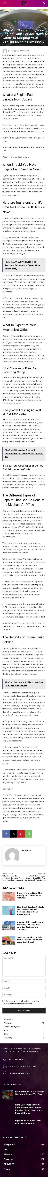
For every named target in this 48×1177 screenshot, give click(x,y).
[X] (13, 834)
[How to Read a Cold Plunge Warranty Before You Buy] (7, 1095)
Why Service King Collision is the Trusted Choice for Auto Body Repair (30, 939)
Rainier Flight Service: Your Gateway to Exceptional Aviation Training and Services (30, 926)
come (25, 84)
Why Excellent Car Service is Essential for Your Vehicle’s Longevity (12, 878)
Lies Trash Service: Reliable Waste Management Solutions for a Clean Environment (30, 910)
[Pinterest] (21, 834)
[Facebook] (6, 834)
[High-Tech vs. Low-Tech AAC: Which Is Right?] (7, 1124)
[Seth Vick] (5, 51)
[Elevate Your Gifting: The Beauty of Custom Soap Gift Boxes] (8, 896)
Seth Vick (14, 51)
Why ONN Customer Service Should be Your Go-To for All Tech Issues (35, 878)
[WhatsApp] (28, 834)
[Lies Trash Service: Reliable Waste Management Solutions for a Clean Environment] (8, 910)
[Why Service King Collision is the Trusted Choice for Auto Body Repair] (8, 940)
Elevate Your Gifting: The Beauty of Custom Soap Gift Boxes (29, 895)
